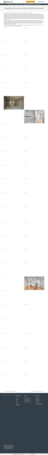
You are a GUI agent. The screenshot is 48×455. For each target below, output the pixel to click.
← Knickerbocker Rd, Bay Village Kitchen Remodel (10, 391)
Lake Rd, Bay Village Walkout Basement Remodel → (37, 391)
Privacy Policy (26, 454)
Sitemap (29, 454)
